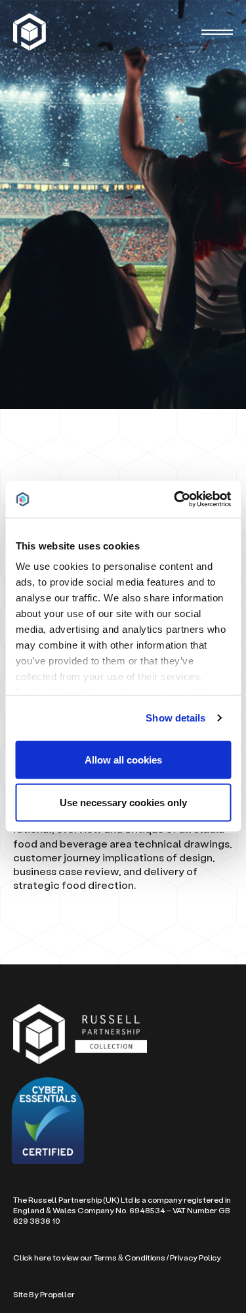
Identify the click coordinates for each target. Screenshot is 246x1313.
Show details (175, 717)
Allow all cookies (123, 759)
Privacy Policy (195, 1257)
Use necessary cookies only (123, 802)
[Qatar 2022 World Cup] (31, 32)
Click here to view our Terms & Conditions (89, 1257)
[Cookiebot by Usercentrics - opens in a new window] (175, 499)
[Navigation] (217, 32)
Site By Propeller (44, 1294)
